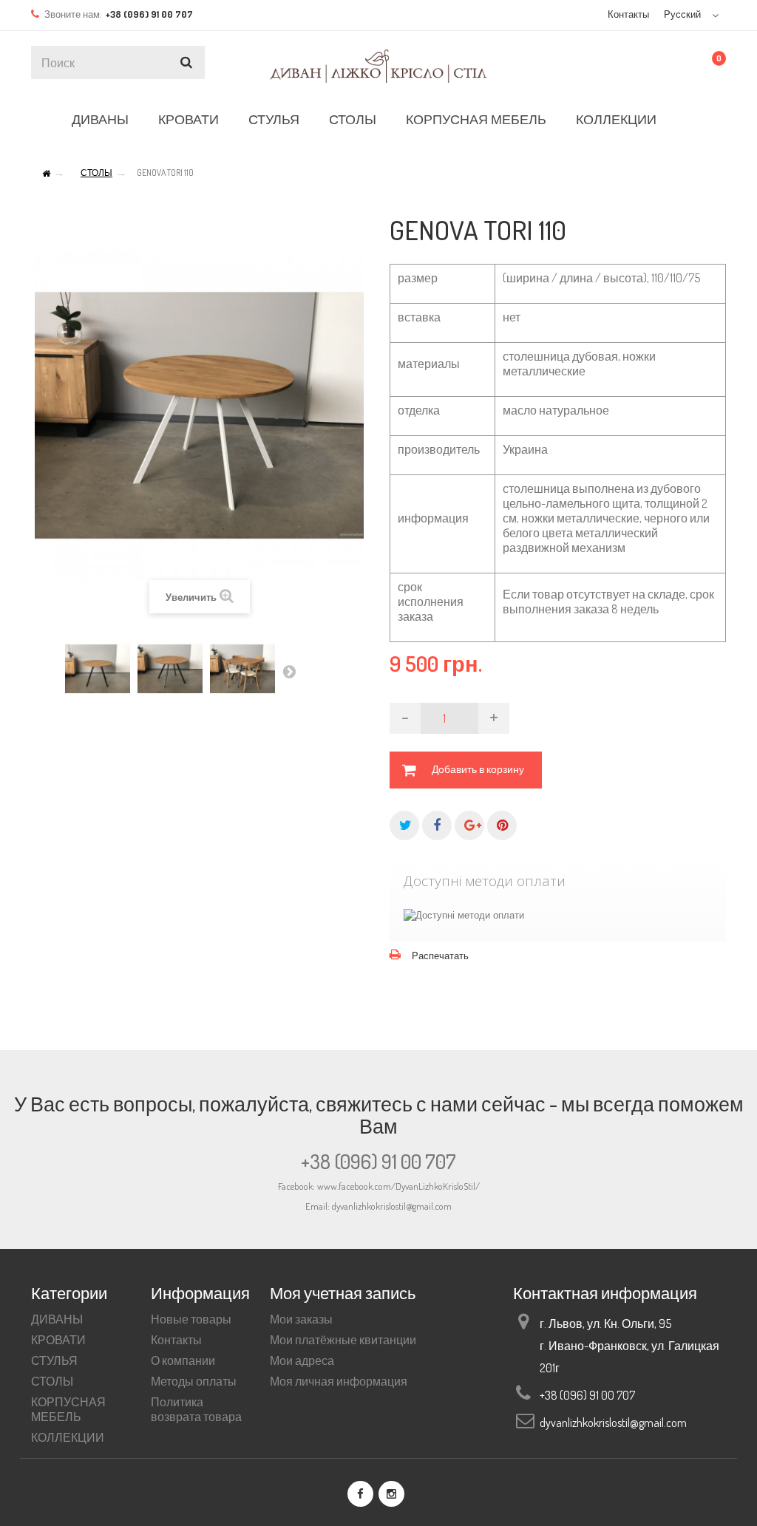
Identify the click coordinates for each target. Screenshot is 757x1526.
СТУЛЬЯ (273, 119)
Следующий (289, 671)
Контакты (628, 14)
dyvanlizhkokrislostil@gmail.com (613, 1422)
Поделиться (437, 825)
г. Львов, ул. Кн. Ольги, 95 (605, 1323)
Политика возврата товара (196, 1409)
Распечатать (440, 955)
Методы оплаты (194, 1381)
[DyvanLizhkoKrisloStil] (378, 68)
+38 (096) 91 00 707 (378, 1161)
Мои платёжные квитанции (343, 1339)
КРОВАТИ (188, 119)
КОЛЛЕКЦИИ (616, 119)
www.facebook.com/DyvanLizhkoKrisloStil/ (398, 1186)
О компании (183, 1360)
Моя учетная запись (342, 1292)
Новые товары (191, 1319)
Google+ (469, 825)
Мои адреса (302, 1360)
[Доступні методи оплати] (464, 915)
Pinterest (502, 825)
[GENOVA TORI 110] (97, 669)
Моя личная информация (338, 1381)
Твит (404, 825)
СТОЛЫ (352, 119)
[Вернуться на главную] (46, 174)
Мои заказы (301, 1319)
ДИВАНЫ (100, 119)
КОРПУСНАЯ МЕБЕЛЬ (476, 119)
